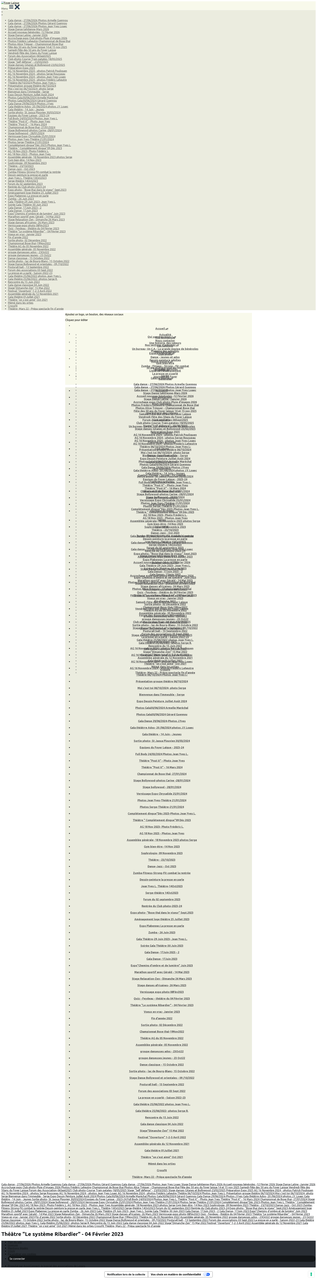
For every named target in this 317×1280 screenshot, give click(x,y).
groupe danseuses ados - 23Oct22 (28, 252)
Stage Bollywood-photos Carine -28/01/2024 (35, 130)
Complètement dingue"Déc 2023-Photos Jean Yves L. (39, 145)
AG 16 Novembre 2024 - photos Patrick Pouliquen (37, 70)
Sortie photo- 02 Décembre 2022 (27, 240)
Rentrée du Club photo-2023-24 (27, 186)
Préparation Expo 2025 (21, 67)
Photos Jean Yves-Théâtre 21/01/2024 (31, 139)
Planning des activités (165, 351)
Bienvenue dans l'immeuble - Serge (28, 91)
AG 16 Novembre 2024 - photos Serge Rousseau (36, 73)
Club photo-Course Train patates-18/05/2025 (35, 58)
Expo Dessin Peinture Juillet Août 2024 (31, 94)
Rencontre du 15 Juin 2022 (24, 281)
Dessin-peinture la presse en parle (28, 174)
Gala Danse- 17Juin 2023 (23, 210)
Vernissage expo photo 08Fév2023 (28, 225)
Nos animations (162, 397)
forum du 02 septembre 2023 (25, 183)
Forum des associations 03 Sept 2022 (30, 270)
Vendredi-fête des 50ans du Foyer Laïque (32, 53)
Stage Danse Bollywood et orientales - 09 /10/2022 (38, 264)
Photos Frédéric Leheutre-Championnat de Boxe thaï (39, 41)
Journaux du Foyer (162, 510)
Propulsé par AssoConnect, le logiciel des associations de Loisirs (46, 1265)
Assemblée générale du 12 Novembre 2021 (33, 293)
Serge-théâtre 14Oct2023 (23, 180)
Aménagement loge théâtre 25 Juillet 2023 (33, 192)
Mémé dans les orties (20, 302)
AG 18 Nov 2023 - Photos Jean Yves (29, 154)
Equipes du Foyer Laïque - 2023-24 (28, 115)
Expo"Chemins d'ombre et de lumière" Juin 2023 (36, 213)
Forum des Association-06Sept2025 (29, 56)
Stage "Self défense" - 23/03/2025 (28, 61)
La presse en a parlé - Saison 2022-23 (30, 273)
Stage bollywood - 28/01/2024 (26, 133)
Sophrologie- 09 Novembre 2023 (27, 163)
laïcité (165, 375)
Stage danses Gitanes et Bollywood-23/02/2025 (36, 64)
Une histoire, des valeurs (165, 342)
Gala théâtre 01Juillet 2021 (24, 296)
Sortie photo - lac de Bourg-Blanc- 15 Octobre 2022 (38, 261)
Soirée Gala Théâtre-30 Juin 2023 (28, 204)
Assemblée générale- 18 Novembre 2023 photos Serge (40, 157)
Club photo (162, 448)
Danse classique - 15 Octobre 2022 (29, 258)
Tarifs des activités (161, 481)
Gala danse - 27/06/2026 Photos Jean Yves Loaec (37, 26)
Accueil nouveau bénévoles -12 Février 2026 (34, 32)
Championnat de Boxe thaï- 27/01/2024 (31, 127)
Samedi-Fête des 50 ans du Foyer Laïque (32, 50)
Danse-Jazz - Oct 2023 (21, 168)
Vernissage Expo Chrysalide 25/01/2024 (31, 136)
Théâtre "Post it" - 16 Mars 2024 (27, 124)
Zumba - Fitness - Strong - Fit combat (165, 366)
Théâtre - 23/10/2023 (21, 166)
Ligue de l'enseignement (162, 497)
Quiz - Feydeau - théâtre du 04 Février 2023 (33, 228)
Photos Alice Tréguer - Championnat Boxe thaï (35, 44)
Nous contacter (165, 340)
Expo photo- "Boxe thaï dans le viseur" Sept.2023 (37, 189)
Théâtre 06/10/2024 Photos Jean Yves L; (32, 82)
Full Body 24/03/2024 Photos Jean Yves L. (33, 118)
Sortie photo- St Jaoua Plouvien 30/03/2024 (34, 112)
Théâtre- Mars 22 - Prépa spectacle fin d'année (36, 308)
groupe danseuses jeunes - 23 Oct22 (29, 255)
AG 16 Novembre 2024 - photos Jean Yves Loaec (37, 76)
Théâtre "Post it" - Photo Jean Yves (29, 121)
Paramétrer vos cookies (22, 1254)
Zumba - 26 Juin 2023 (21, 198)
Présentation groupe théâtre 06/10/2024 (32, 85)
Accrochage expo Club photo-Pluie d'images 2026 (37, 38)
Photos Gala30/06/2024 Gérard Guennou (32, 100)
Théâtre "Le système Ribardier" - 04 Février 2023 (37, 231)
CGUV (11, 1251)
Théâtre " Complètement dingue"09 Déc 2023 (35, 148)
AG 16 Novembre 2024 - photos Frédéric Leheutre (37, 79)
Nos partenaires (162, 432)
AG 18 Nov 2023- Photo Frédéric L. (28, 151)
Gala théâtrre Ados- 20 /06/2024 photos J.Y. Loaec (38, 106)
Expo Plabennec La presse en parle (28, 195)
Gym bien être (162, 468)
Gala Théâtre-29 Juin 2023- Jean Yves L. (32, 201)
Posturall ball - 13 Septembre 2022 (28, 267)
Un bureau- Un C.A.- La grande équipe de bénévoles (165, 348)
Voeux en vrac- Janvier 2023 (24, 234)
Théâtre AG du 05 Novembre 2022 (28, 246)
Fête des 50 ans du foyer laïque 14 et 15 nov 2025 (37, 47)
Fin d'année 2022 (18, 237)
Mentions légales (18, 1248)
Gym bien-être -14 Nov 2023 (24, 160)
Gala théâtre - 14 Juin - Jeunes (26, 109)
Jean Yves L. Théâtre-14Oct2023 (27, 177)
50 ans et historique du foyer (165, 367)
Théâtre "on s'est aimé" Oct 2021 (28, 299)
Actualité (165, 334)
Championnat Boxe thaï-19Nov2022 (29, 243)
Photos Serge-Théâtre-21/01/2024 (28, 142)
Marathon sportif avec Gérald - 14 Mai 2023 (34, 216)
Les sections (162, 419)
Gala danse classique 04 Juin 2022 (28, 284)
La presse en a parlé (165, 373)
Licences (13, 1245)
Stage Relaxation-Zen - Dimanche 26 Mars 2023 (36, 219)
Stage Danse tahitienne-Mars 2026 (28, 29)
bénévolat (161, 526)
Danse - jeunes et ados (165, 357)
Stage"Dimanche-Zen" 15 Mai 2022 (29, 287)
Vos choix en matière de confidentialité (176, 1274)
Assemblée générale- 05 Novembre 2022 (32, 249)
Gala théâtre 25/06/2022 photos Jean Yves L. (34, 276)
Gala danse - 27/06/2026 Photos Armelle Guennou (38, 20)
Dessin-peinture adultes (161, 462)
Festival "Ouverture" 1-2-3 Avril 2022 (30, 290)
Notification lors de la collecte (126, 1274)
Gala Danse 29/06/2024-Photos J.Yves (30, 103)
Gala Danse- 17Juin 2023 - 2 (24, 207)
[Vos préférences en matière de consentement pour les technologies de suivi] (311, 1274)
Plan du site (15, 1242)
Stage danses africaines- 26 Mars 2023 (31, 222)
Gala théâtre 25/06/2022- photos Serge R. (32, 279)
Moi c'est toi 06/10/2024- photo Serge (30, 88)
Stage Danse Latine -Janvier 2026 (28, 35)
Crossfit (13, 305)
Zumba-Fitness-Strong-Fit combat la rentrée (34, 171)
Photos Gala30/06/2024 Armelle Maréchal (33, 97)
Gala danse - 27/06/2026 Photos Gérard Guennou (37, 23)
